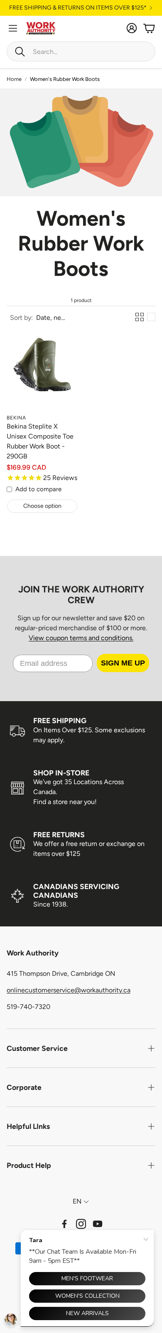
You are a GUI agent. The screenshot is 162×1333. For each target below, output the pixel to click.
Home (14, 79)
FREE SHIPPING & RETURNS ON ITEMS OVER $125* (78, 8)
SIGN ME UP (123, 663)
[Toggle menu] (13, 28)
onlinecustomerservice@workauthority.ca (68, 990)
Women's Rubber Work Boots (65, 79)
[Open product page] (42, 374)
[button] (81, 51)
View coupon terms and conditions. (81, 638)
